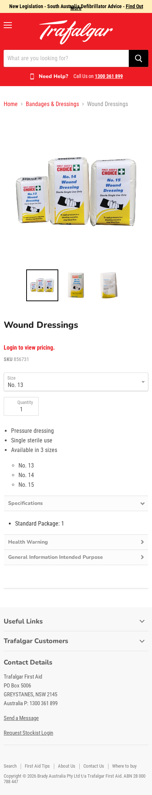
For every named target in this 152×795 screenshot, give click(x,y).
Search (10, 766)
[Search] (138, 58)
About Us (66, 766)
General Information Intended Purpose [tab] (55, 557)
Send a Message (21, 718)
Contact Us (93, 766)
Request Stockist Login (28, 733)
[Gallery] (76, 209)
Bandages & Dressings (52, 104)
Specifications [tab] (25, 503)
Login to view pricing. (29, 347)
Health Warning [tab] (28, 542)
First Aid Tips (37, 766)
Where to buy (124, 766)
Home (11, 104)
